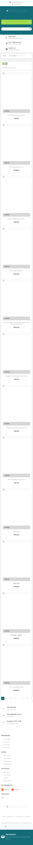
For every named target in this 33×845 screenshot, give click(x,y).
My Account (7, 772)
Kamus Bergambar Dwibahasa (16, 479)
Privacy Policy (19, 816)
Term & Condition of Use (9, 816)
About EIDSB (7, 739)
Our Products (13, 55)
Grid (3, 63)
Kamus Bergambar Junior (16, 167)
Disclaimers (27, 816)
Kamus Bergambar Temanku (17, 219)
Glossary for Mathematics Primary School (16, 376)
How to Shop (7, 758)
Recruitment (7, 744)
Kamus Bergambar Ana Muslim (16, 115)
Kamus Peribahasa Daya (16, 687)
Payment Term (7, 761)
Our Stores (6, 742)
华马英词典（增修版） (16, 635)
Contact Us (7, 747)
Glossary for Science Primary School (16, 428)
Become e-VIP (7, 780)
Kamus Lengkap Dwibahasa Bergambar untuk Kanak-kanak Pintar (16, 323)
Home (4, 55)
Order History (7, 775)
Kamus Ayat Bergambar (16, 270)
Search (30, 29)
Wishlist (6, 778)
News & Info (7, 755)
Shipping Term (7, 764)
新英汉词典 (16, 583)
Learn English (16, 531)
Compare (6, 111)
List (6, 63)
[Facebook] (2, 798)
